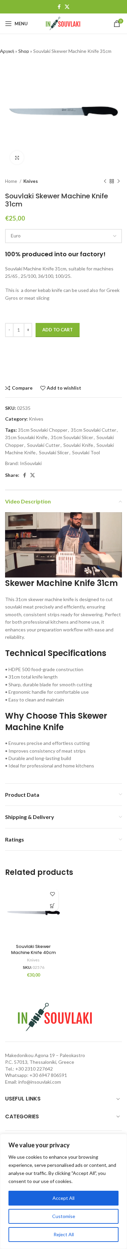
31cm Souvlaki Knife (26, 437)
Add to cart (57, 329)
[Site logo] (63, 23)
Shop (23, 51)
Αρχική (7, 51)
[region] (63, 1191)
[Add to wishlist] (53, 894)
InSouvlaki (31, 463)
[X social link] (67, 6)
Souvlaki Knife (78, 445)
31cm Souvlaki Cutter (93, 430)
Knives (30, 181)
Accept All (63, 1198)
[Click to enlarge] (17, 157)
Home (11, 181)
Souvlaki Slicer (54, 452)
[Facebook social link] (59, 6)
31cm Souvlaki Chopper (42, 430)
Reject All (64, 1234)
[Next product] (118, 181)
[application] (63, 545)
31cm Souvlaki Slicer (72, 437)
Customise (63, 1216)
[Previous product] (105, 181)
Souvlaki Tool (86, 452)
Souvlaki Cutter (43, 445)
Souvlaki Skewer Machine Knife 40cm (33, 949)
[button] (53, 906)
